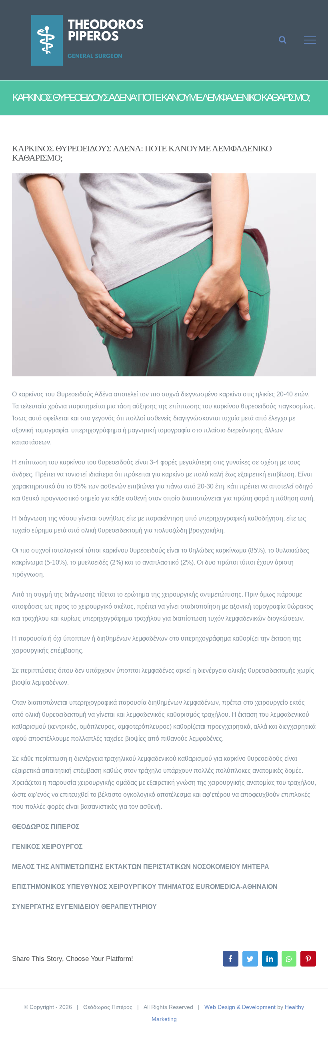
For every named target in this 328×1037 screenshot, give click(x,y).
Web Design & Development (240, 1007)
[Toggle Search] (282, 40)
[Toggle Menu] (310, 40)
